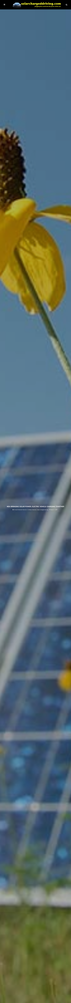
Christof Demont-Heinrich (20, 509)
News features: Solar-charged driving (38, 509)
